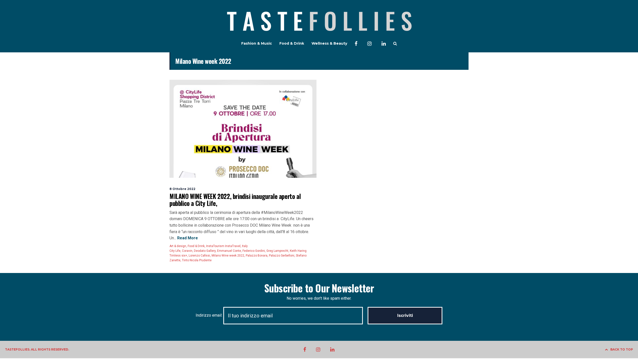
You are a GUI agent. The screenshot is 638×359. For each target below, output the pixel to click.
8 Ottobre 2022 (182, 189)
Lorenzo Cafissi (199, 255)
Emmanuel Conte (229, 251)
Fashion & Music (256, 43)
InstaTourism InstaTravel (223, 246)
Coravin (187, 251)
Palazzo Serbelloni (281, 255)
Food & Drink (291, 43)
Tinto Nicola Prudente (197, 260)
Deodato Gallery (205, 251)
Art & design (177, 246)
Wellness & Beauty (329, 43)
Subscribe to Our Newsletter (319, 287)
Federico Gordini (253, 251)
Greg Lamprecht (277, 251)
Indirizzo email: (209, 315)
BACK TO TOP (621, 349)
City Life (174, 251)
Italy (245, 246)
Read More (187, 238)
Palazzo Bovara (256, 255)
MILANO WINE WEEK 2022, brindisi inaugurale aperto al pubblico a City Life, (235, 199)
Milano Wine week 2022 (228, 255)
